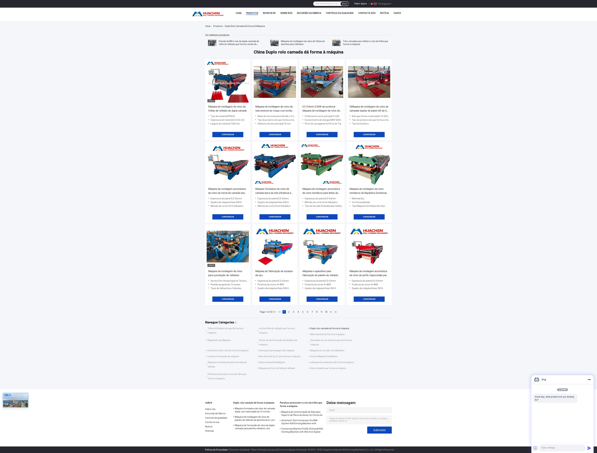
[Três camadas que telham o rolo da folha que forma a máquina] (336, 43)
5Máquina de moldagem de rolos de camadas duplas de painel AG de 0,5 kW (369, 109)
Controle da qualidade (340, 13)
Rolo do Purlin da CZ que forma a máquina (279, 356)
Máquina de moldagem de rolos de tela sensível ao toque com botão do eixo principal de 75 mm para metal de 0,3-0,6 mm (274, 109)
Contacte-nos (366, 13)
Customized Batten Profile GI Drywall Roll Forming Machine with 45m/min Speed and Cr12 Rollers (302, 430)
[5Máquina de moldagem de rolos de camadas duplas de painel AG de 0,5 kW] (369, 82)
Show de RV (269, 13)
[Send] (589, 448)
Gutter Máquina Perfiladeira (324, 356)
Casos (397, 13)
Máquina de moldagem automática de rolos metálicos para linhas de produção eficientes (321, 191)
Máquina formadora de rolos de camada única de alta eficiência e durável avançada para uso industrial (274, 191)
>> (331, 312)
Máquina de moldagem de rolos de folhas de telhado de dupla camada (227, 108)
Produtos (252, 13)
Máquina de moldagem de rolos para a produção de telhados (225, 273)
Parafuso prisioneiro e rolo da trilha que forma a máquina (301, 404)
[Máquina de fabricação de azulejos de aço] (275, 246)
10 (326, 312)
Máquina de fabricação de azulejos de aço (274, 273)
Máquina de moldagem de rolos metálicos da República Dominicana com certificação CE (368, 191)
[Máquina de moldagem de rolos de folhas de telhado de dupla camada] (228, 82)
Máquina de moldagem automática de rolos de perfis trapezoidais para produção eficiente (368, 273)
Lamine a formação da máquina (223, 356)
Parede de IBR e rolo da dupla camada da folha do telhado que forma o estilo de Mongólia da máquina (239, 44)
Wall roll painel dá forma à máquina (327, 334)
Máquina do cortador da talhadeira (327, 350)
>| (335, 312)
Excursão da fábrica (309, 13)
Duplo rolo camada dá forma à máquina (329, 328)
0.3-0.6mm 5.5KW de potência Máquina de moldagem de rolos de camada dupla (321, 109)
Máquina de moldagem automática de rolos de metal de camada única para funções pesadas (227, 191)
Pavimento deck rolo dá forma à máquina (228, 350)
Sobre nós (286, 13)
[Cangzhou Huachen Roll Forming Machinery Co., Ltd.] (209, 14)
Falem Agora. (360, 3)
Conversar (228, 134)
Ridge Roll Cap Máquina (219, 340)
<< (279, 312)
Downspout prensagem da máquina (276, 350)
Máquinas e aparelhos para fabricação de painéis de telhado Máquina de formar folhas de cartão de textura (321, 273)
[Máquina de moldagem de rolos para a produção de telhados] (228, 246)
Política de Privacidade (216, 449)
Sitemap (209, 431)
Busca (344, 4)
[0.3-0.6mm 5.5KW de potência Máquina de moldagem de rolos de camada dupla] (322, 82)
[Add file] (535, 448)
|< (275, 312)
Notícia (384, 13)
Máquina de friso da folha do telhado (277, 368)
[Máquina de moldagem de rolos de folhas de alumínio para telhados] (274, 43)
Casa (238, 13)
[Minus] (589, 379)
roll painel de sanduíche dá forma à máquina (332, 362)
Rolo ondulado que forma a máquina (328, 368)
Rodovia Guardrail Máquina (272, 362)
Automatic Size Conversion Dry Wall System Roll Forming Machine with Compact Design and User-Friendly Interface (299, 422)
